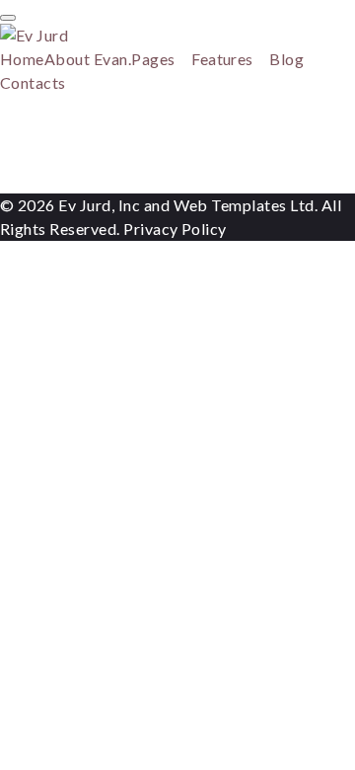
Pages (153, 58)
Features (222, 58)
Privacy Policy (175, 228)
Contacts (33, 82)
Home (22, 58)
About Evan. (87, 58)
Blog (286, 58)
